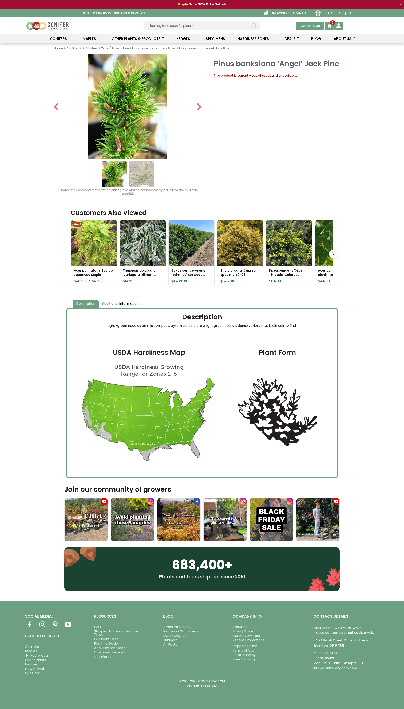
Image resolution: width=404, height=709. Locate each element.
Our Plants (74, 48)
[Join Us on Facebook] (29, 626)
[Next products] (333, 254)
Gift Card (32, 673)
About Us (239, 626)
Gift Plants (102, 656)
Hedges (31, 664)
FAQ (97, 626)
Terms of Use (243, 650)
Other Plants (35, 659)
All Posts (170, 644)
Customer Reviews (109, 652)
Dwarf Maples (174, 635)
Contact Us (310, 25)
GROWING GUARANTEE (288, 13)
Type (105, 48)
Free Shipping (243, 659)
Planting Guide (106, 643)
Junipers (170, 640)
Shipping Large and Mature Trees (116, 633)
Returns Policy (244, 654)
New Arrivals (35, 668)
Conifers (91, 48)
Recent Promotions (248, 640)
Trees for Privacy (177, 626)
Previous (56, 107)
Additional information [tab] (120, 303)
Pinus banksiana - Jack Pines (154, 48)
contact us (334, 632)
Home (58, 48)
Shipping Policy (244, 646)
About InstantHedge (111, 647)
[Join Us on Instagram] (42, 626)
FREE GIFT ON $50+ (338, 13)
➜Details (219, 4)
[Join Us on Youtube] (68, 626)
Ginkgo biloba (36, 655)
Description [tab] (85, 303)
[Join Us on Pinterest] (55, 626)
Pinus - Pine (120, 48)
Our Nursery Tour (246, 635)
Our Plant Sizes (106, 639)
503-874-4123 (325, 653)
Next (199, 107)
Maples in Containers (180, 631)
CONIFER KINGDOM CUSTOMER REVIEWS (113, 13)
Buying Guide (242, 631)
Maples (31, 651)
